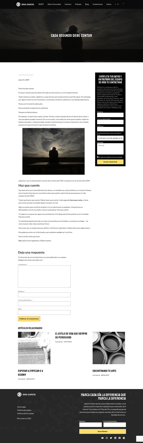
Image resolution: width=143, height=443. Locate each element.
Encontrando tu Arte (104, 371)
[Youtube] (102, 438)
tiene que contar (76, 200)
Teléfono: (100, 126)
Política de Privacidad (25, 413)
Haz (19, 241)
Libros (109, 4)
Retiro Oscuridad (54, 4)
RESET (41, 4)
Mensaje (100, 142)
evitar (59, 232)
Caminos (68, 4)
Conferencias (98, 4)
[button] (123, 3)
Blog (87, 4)
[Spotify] (124, 438)
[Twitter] (111, 438)
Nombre (100, 112)
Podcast (78, 4)
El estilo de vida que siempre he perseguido (71, 335)
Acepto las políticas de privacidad (110, 157)
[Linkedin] (115, 438)
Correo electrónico (104, 119)
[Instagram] (107, 438)
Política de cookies (24, 410)
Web (19, 309)
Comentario (23, 264)
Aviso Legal (21, 407)
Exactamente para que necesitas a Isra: (109, 134)
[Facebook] (119, 438)
